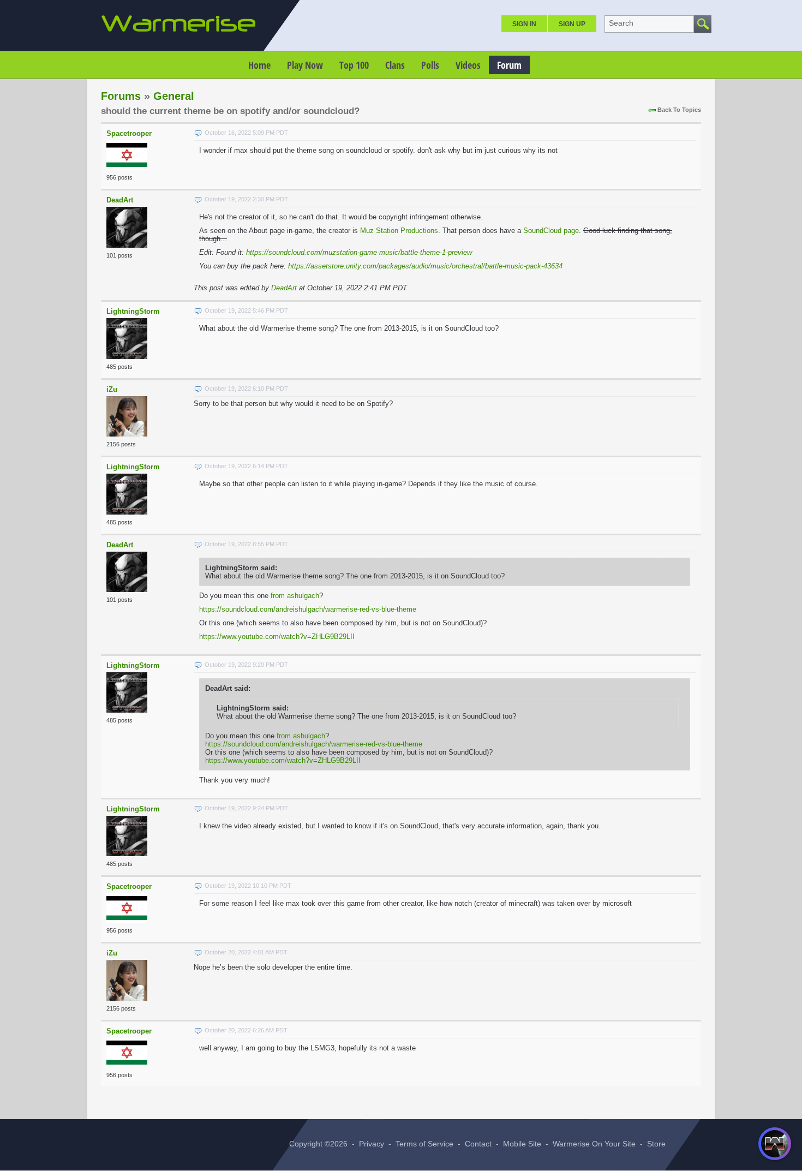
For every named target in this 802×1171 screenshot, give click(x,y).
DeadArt (119, 200)
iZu (111, 389)
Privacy (371, 1143)
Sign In (524, 24)
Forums (121, 96)
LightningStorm (133, 311)
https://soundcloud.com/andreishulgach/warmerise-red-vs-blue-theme (307, 609)
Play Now (305, 64)
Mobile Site (522, 1143)
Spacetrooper (129, 133)
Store (656, 1143)
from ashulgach (295, 596)
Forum (509, 64)
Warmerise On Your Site (594, 1143)
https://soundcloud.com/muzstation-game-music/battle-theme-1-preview (359, 252)
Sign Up (572, 24)
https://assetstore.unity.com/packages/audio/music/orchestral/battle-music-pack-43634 (425, 266)
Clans (395, 64)
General (173, 96)
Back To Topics (679, 109)
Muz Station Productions (399, 230)
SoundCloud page (551, 230)
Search (621, 23)
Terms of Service (424, 1143)
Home (259, 64)
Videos (468, 64)
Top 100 (354, 64)
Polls (430, 64)
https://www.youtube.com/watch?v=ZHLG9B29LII (277, 636)
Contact (478, 1143)
